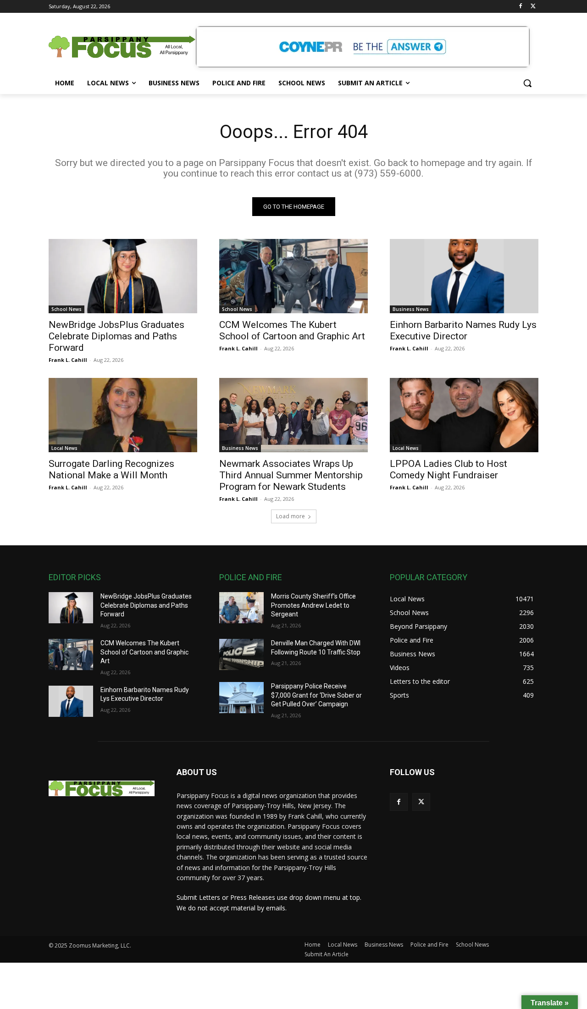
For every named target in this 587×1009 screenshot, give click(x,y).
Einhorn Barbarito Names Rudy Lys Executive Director (463, 330)
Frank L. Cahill (68, 359)
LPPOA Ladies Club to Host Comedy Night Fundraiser (448, 469)
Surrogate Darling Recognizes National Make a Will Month (111, 469)
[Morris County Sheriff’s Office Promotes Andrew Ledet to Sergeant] (241, 607)
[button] (527, 83)
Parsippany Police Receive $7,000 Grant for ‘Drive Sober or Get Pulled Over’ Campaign (316, 695)
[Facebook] (520, 6)
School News (66, 309)
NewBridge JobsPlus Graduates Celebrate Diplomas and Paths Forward (116, 336)
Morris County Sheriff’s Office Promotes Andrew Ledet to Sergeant (313, 605)
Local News (64, 448)
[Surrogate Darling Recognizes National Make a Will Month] (123, 415)
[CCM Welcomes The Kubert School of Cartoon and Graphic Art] (293, 276)
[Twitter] (533, 6)
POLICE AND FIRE (250, 577)
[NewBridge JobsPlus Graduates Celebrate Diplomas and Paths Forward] (123, 276)
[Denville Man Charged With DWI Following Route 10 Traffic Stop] (241, 654)
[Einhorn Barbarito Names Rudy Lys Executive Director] (464, 276)
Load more (290, 516)
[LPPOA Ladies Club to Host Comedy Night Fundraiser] (464, 415)
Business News (411, 309)
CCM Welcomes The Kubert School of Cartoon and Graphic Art (292, 330)
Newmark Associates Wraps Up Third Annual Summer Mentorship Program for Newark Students (291, 475)
